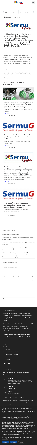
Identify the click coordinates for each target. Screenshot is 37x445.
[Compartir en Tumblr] (4, 77)
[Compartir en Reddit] (29, 73)
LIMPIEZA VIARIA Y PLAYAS (11, 352)
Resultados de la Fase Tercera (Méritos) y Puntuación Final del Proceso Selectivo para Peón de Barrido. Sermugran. (18, 105)
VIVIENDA (7, 359)
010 (6, 347)
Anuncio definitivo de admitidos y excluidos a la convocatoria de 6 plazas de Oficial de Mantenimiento (17, 205)
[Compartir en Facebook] (8, 73)
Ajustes (21, 442)
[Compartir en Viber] (21, 73)
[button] (33, 2)
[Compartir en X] (4, 73)
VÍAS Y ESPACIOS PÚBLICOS (12, 357)
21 (23, 289)
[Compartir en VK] (25, 73)
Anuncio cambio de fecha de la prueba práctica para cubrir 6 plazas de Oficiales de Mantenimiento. (18, 137)
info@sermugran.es (13, 393)
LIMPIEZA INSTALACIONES (11, 354)
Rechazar (13, 442)
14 (23, 286)
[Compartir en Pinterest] (12, 73)
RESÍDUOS (7, 349)
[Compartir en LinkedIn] (17, 73)
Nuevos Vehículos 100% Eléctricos (10, 234)
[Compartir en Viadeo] (8, 77)
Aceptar (5, 442)
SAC (6, 344)
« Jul (3, 298)
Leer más (6, 113)
